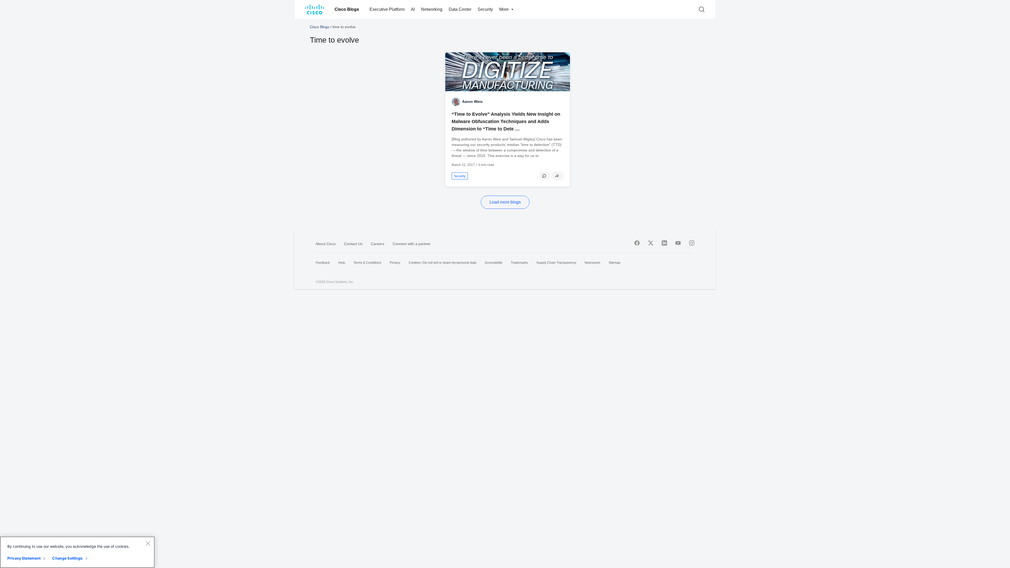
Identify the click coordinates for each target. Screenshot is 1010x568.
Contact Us (353, 244)
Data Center (460, 9)
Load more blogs (505, 202)
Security (485, 9)
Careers (377, 244)
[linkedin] (664, 243)
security (460, 176)
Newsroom (592, 263)
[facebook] (637, 243)
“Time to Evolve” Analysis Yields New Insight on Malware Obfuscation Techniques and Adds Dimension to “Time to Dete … (506, 121)
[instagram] (691, 243)
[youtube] (678, 243)
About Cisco (326, 244)
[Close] (147, 543)
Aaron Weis (472, 101)
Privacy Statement (24, 558)
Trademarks (519, 263)
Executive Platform (387, 9)
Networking (431, 9)
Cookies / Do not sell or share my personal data (442, 263)
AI (413, 9)
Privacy (395, 263)
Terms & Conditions (367, 263)
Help (341, 263)
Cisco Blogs (347, 9)
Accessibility (493, 263)
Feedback (323, 263)
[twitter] (650, 243)
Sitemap (614, 263)
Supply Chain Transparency (556, 263)
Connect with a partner (412, 244)
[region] (77, 552)
